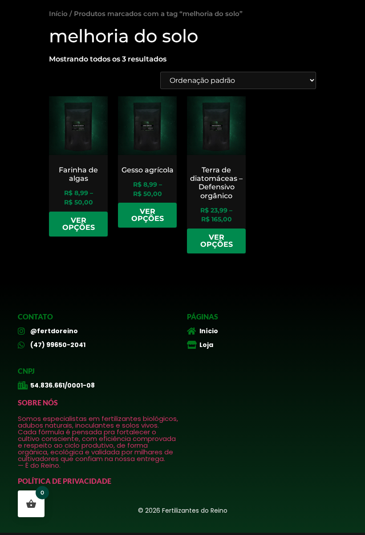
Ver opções (78, 224)
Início (58, 14)
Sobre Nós (38, 402)
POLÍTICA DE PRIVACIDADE (64, 481)
